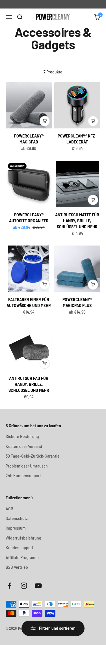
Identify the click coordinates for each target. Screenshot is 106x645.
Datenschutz (17, 518)
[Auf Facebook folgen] (9, 585)
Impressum (16, 528)
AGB (9, 508)
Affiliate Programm (22, 557)
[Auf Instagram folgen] (24, 585)
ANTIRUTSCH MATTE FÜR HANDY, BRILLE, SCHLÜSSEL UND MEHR (77, 220)
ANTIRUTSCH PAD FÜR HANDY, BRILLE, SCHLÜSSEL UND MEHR (28, 384)
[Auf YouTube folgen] (38, 585)
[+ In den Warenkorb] (45, 121)
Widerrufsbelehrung (23, 538)
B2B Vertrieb (17, 567)
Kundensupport (19, 547)
